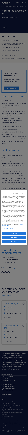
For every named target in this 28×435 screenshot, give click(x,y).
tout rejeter (14, 237)
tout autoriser (14, 241)
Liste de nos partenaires (8, 228)
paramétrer (14, 233)
